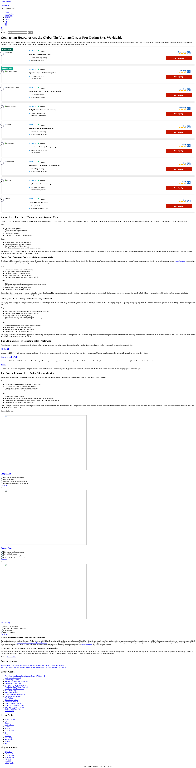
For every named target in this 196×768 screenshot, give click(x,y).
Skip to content (6, 2)
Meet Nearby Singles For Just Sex (16, 707)
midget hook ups (180, 261)
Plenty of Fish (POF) (9, 357)
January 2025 (9, 763)
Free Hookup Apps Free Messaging (16, 681)
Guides (7, 727)
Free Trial (4, 485)
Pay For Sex (9, 698)
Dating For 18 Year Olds (13, 709)
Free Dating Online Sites (13, 683)
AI (6, 25)
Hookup (7, 728)
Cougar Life (6, 474)
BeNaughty (5, 622)
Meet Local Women (11, 692)
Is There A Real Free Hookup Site (16, 685)
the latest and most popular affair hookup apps (32, 643)
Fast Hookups (9, 711)
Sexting (7, 17)
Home (7, 12)
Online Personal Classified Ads (15, 694)
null (6, 732)
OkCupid (5, 349)
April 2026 (8, 752)
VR (6, 23)
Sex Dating (8, 738)
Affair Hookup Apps (11, 700)
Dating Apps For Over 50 (13, 678)
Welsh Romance (6, 5)
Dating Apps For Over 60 (13, 703)
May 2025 (8, 761)
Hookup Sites (9, 14)
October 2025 (9, 755)
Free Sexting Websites (12, 680)
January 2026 (9, 753)
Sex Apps (8, 736)
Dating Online (9, 725)
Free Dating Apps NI (11, 701)
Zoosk (3, 365)
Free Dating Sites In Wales (13, 696)
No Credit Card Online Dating (14, 705)
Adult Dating (9, 16)
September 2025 (10, 757)
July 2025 (8, 759)
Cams (7, 19)
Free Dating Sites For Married (14, 689)
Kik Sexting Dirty (10, 691)
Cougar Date (6, 548)
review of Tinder (86, 645)
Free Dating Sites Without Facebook (16, 687)
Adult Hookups (10, 719)
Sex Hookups (9, 739)
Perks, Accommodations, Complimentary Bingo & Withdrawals (25, 676)
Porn (6, 21)
